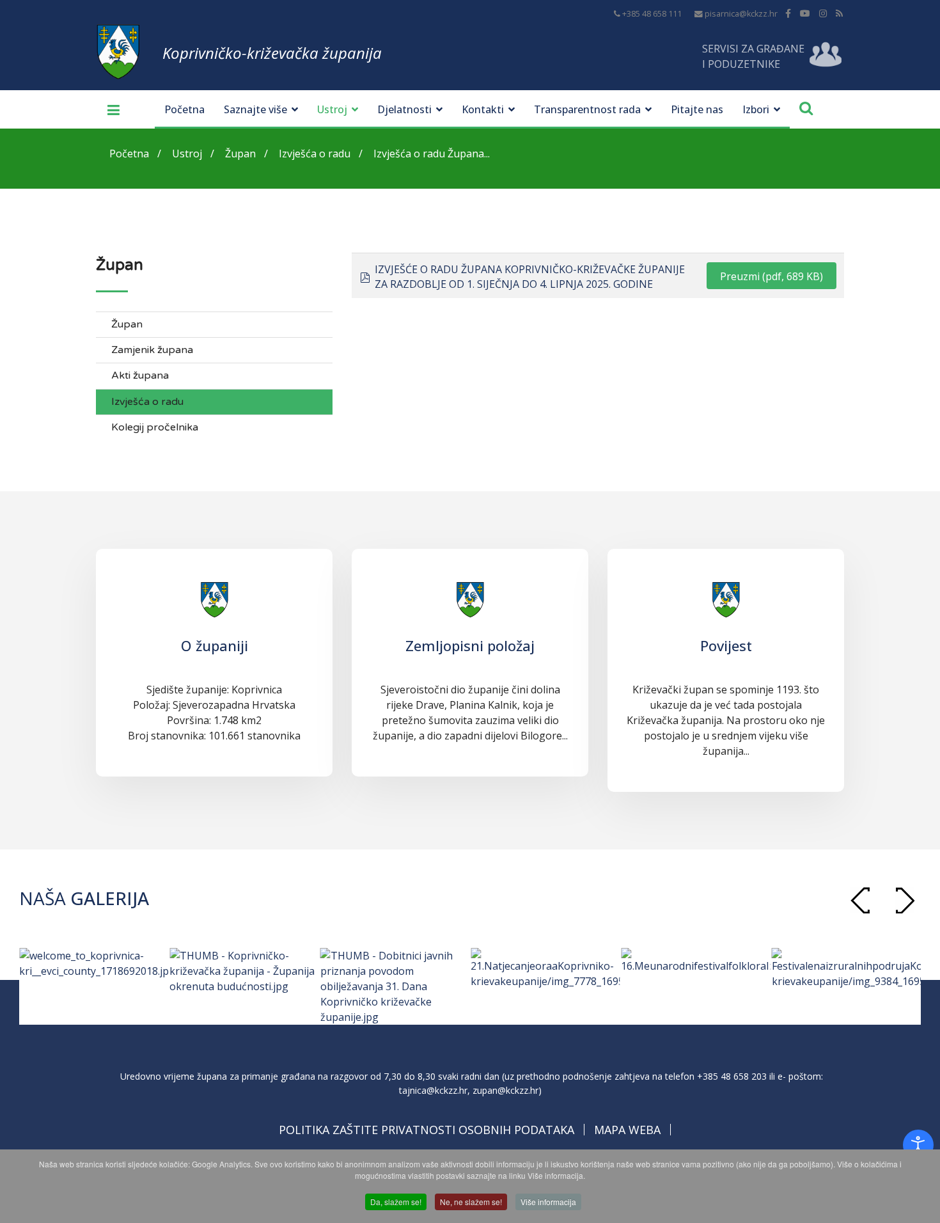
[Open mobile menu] (108, 109)
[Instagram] (823, 13)
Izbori (755, 109)
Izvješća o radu (147, 402)
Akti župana (140, 376)
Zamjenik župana (152, 350)
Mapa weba (627, 1129)
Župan (127, 325)
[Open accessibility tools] (918, 1145)
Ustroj (332, 109)
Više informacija (548, 1201)
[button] (904, 900)
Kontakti (483, 109)
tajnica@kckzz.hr (433, 1090)
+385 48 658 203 (732, 1076)
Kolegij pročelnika (154, 428)
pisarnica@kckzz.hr (741, 13)
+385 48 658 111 (652, 13)
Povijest (726, 645)
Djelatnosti (404, 109)
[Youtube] (805, 13)
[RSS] (839, 13)
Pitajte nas (697, 109)
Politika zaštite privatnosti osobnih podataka (426, 1129)
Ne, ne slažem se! (471, 1201)
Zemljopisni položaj (470, 645)
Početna (184, 109)
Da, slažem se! (395, 1201)
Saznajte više (255, 109)
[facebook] (788, 13)
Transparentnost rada (587, 109)
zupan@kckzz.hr (505, 1090)
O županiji (214, 645)
